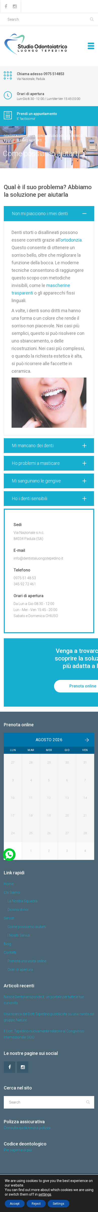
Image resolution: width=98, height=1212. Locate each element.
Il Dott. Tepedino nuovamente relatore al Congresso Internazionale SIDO (44, 1034)
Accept (15, 1203)
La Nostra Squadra (22, 901)
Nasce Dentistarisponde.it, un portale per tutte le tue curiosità (44, 1000)
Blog (7, 944)
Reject (36, 1203)
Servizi (9, 918)
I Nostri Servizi (19, 935)
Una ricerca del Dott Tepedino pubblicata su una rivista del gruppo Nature (49, 1017)
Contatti (10, 952)
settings (44, 1194)
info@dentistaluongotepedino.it (38, 558)
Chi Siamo (12, 892)
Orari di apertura (20, 970)
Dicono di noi (18, 910)
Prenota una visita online (27, 961)
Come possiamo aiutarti (27, 927)
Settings (58, 1203)
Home (9, 884)
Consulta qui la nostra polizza (27, 1128)
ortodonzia (71, 240)
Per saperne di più (18, 1150)
